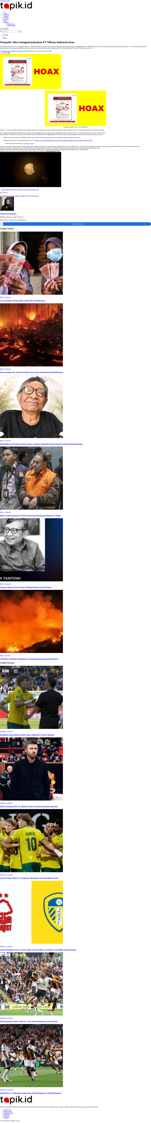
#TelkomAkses (54, 140)
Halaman (5, 22)
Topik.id (18, 51)
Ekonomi (6, 19)
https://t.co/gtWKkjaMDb (43, 140)
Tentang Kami (11, 24)
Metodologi (6, 1114)
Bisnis (5, 20)
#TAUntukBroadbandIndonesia (67, 140)
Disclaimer (6, 1116)
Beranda (5, 35)
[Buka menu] (6, 29)
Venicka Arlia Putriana (9, 51)
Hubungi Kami (11, 25)
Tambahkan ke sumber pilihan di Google (13, 196)
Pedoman (6, 1118)
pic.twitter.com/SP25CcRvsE (84, 140)
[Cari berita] (1, 29)
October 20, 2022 (29, 143)
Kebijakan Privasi (8, 1113)
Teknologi (6, 14)
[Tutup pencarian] (19, 31)
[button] (75, 224)
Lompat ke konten (5, 0)
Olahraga (6, 17)
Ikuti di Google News (33, 196)
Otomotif (5, 16)
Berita (5, 13)
